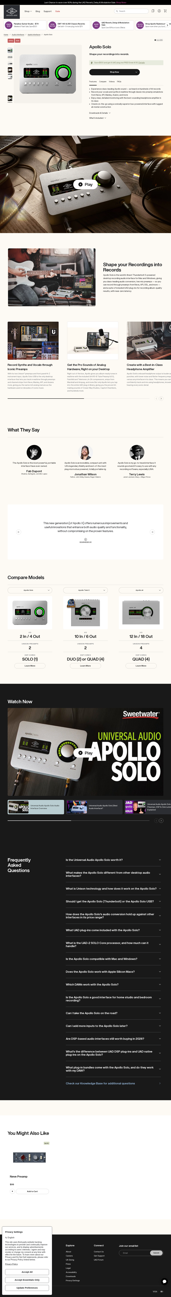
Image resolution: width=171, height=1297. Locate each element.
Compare (102, 81)
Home (6, 34)
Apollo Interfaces (34, 34)
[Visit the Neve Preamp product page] (29, 1158)
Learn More (30, 666)
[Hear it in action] (12, 1191)
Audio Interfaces (18, 34)
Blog (38, 11)
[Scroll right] (167, 25)
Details (142, 63)
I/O (30, 632)
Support (48, 11)
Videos (112, 81)
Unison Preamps (30, 644)
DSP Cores (30, 655)
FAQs (119, 81)
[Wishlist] (153, 11)
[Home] (12, 11)
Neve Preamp (19, 1176)
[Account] (159, 11)
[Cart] (165, 11)
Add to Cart (32, 1191)
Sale (57, 11)
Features (93, 81)
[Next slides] (161, 398)
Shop (27, 11)
